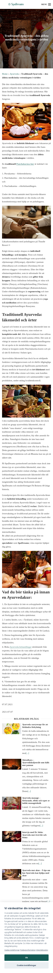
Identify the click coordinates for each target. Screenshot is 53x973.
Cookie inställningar (12, 950)
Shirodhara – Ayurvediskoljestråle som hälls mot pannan (35, 762)
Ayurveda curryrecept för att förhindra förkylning (35, 725)
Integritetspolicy (42, 950)
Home (5, 74)
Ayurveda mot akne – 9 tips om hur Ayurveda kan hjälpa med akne (36, 873)
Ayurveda (14, 74)
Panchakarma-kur (25, 164)
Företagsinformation (28, 950)
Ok (26, 957)
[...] (27, 753)
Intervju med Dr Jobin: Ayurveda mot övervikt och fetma (34, 835)
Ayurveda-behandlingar (21, 647)
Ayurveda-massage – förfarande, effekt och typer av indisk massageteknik (36, 800)
